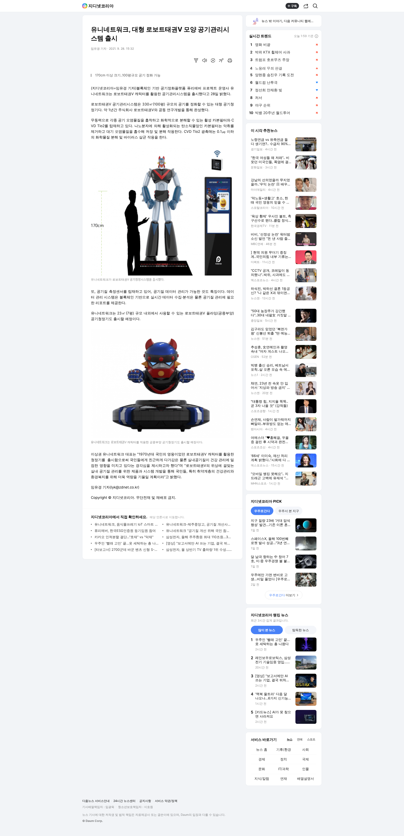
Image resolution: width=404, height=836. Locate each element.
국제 (305, 759)
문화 (261, 769)
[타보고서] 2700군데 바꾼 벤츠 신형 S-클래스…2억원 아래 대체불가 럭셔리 (127, 549)
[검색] (316, 6)
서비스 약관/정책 (166, 801)
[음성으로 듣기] (204, 60)
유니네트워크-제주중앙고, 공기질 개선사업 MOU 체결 (199, 524)
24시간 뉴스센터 (124, 801)
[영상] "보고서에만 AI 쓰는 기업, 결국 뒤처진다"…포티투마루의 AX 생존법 (199, 543)
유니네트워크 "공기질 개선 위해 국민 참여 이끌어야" (199, 530)
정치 (283, 759)
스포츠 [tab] (311, 739)
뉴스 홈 (261, 749)
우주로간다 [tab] (262, 511)
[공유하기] (306, 6)
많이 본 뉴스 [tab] (266, 630)
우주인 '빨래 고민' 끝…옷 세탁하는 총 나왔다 (127, 543)
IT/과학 (283, 769)
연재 (283, 778)
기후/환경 (283, 749)
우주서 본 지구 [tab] (288, 511)
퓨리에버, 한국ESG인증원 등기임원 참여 (125, 530)
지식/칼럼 (261, 778)
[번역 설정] (213, 60)
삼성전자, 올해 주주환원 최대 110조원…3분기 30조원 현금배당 (199, 537)
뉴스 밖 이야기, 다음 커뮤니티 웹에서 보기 (291, 21)
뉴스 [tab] (289, 739)
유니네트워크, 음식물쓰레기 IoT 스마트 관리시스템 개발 (127, 524)
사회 (305, 749)
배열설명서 (305, 778)
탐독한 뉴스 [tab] (300, 630)
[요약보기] (196, 60)
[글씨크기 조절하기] (221, 60)
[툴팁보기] (316, 36)
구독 (294, 6)
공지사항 (145, 801)
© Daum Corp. (92, 821)
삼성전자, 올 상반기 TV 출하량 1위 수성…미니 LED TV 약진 (199, 549)
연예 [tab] (299, 739)
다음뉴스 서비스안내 (96, 801)
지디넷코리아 (101, 6)
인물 (305, 769)
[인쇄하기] (230, 60)
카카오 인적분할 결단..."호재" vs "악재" (123, 537)
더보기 (282, 595)
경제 (261, 759)
